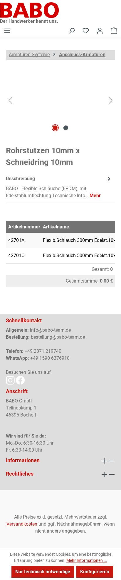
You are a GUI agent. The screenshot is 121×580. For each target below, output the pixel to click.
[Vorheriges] (10, 100)
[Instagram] (10, 380)
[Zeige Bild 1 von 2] (55, 127)
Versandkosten (21, 524)
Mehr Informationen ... (86, 560)
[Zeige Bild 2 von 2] (65, 127)
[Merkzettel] (86, 31)
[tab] (59, 187)
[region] (60, 100)
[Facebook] (20, 380)
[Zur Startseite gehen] (60, 10)
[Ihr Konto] (100, 31)
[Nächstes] (110, 100)
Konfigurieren (94, 571)
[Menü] (7, 31)
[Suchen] (72, 31)
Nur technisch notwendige (42, 571)
